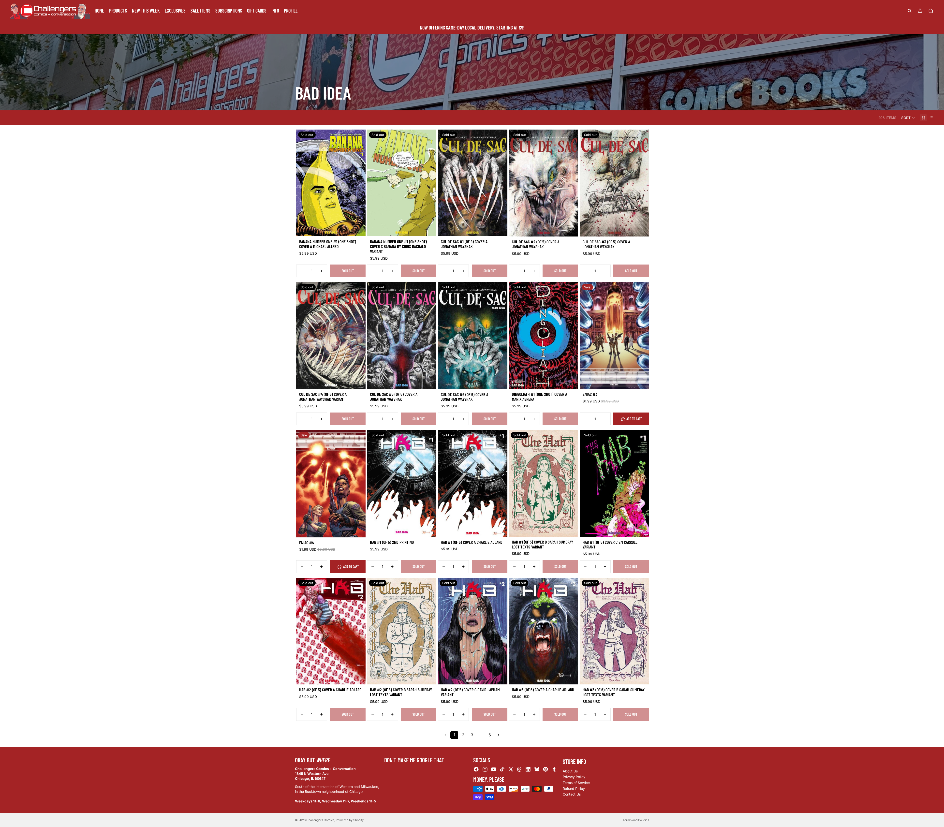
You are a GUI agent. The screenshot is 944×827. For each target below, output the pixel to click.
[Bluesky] (537, 769)
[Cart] (930, 10)
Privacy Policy (574, 777)
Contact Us (572, 794)
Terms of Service (576, 783)
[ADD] (641, 381)
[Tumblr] (554, 769)
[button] (908, 117)
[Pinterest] (545, 769)
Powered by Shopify (350, 820)
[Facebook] (476, 769)
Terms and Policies (636, 820)
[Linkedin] (528, 769)
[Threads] (519, 769)
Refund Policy (574, 788)
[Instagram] (485, 769)
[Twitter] (511, 769)
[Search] (909, 10)
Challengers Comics (320, 820)
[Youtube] (494, 769)
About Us (570, 771)
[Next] (498, 735)
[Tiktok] (502, 769)
